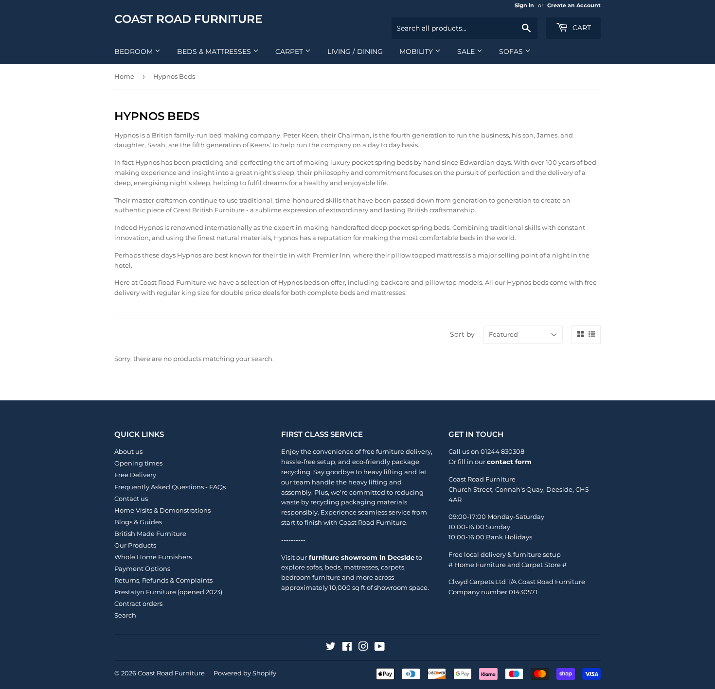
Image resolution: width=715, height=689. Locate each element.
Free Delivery (135, 475)
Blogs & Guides (138, 522)
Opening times (138, 463)
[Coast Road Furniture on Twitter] (331, 648)
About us (128, 451)
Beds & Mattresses (215, 51)
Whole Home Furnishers (153, 557)
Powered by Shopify (245, 673)
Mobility (417, 51)
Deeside (559, 489)
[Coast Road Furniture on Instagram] (363, 648)
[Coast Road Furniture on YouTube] (380, 648)
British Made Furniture (150, 533)
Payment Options (142, 568)
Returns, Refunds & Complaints (163, 580)
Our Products (135, 545)
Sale (467, 51)
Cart (581, 27)
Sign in (524, 5)
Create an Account (574, 5)
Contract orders (138, 603)
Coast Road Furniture (188, 19)
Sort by (462, 334)
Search (125, 615)
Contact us (131, 498)
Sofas (512, 51)
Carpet (290, 51)
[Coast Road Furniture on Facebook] (347, 648)
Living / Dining (355, 51)
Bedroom (134, 51)
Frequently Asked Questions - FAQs (170, 487)
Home (124, 76)
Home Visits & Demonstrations (162, 510)
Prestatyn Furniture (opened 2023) (168, 592)
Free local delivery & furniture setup (504, 554)
